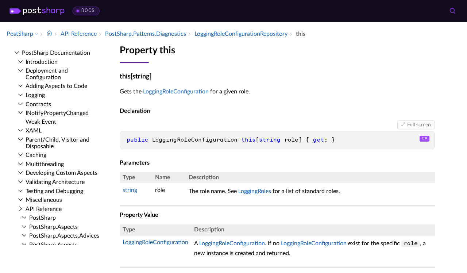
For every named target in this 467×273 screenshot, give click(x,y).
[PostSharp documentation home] (49, 34)
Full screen (419, 124)
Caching (36, 155)
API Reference (44, 209)
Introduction (42, 62)
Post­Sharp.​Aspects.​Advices (64, 236)
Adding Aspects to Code (56, 86)
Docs (88, 10)
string (130, 190)
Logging (35, 95)
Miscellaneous (44, 200)
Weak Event (41, 122)
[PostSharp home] (37, 11)
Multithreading (45, 164)
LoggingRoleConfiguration (176, 92)
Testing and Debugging (54, 191)
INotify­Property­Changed (57, 113)
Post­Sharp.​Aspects (53, 227)
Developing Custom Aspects (61, 173)
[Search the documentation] (452, 11)
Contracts (38, 104)
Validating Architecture (55, 182)
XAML (34, 131)
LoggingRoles (254, 191)
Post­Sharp (42, 218)
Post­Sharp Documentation (56, 53)
